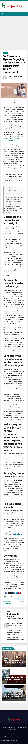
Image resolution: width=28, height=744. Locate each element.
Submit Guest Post (13, 736)
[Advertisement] (14, 31)
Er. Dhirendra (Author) (16, 76)
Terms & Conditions (5, 740)
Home (2, 733)
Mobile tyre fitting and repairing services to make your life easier (14, 679)
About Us (7, 733)
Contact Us (22, 733)
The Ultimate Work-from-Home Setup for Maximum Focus (13, 662)
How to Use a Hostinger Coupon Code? (19, 599)
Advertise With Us (14, 733)
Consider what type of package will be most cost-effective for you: (14, 198)
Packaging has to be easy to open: (14, 208)
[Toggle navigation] (25, 14)
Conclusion (8, 212)
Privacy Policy (4, 736)
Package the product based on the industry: (14, 194)
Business (6, 658)
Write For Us (14, 740)
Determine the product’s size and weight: (14, 191)
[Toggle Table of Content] (21, 188)
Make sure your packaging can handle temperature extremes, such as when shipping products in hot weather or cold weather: (14, 204)
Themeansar (14, 729)
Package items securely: (12, 210)
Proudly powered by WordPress (9, 727)
